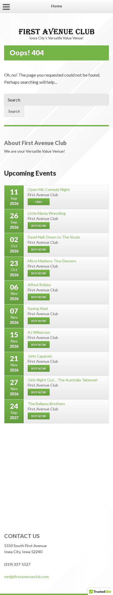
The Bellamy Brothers (46, 403)
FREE (38, 202)
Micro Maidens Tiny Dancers (52, 261)
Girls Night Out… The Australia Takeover (63, 380)
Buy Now (38, 368)
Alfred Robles (39, 284)
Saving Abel (38, 308)
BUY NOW (38, 225)
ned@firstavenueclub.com (26, 576)
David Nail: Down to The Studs (54, 237)
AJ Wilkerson (39, 332)
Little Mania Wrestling (47, 213)
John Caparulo (40, 356)
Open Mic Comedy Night (49, 189)
